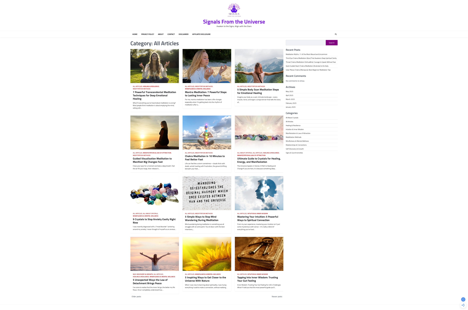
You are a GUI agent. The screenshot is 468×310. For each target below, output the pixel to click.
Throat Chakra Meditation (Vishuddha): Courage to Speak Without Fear (311, 62)
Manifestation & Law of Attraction (157, 153)
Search (332, 42)
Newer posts (277, 296)
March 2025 (290, 99)
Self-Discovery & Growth (143, 274)
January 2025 (291, 107)
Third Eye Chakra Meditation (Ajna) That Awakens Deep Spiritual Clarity (311, 58)
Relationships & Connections (296, 145)
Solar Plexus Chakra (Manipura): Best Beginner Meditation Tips (308, 70)
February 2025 (291, 103)
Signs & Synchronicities (294, 152)
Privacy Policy (147, 34)
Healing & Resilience (151, 86)
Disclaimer (183, 34)
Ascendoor (253, 307)
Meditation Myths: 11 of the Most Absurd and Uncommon (306, 54)
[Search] (336, 34)
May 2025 (289, 91)
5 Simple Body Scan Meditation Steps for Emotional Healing (258, 91)
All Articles (137, 86)
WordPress (273, 307)
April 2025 (289, 95)
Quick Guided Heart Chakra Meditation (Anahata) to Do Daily (307, 66)
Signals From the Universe (234, 21)
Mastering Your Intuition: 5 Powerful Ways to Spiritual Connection (257, 218)
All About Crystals (244, 153)
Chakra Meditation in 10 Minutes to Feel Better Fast (205, 157)
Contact (171, 34)
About (161, 34)
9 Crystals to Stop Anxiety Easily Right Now (154, 220)
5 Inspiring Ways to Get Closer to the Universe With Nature (205, 279)
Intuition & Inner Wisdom (257, 213)
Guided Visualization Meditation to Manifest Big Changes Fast (152, 160)
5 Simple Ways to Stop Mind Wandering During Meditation (201, 218)
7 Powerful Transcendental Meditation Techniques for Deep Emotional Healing (154, 95)
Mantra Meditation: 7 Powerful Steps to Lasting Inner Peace (206, 93)
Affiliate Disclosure (201, 34)
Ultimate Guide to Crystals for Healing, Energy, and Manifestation (259, 160)
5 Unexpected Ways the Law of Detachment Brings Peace (150, 281)
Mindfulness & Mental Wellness (197, 89)
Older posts (136, 296)
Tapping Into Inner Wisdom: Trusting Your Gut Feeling (257, 279)
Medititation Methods (141, 89)
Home (134, 34)
